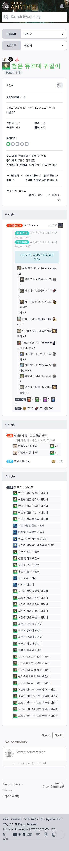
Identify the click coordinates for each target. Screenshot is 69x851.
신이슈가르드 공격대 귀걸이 (34, 663)
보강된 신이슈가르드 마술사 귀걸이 (38, 715)
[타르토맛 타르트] (10, 59)
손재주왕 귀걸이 (27, 578)
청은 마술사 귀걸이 (29, 571)
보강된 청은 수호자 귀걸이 (33, 591)
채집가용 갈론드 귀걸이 (31, 525)
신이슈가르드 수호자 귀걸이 (34, 656)
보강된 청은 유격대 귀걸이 (33, 604)
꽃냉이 (28, 376)
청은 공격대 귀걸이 (29, 558)
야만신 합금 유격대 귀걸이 (33, 505)
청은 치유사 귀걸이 (29, 564)
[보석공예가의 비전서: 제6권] (60, 225)
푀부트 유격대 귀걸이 (30, 637)
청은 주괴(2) (29, 268)
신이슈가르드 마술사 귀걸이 (34, 682)
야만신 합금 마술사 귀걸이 (33, 519)
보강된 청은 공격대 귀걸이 (33, 597)
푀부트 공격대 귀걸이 (30, 630)
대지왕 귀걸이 (26, 584)
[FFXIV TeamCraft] (4, 59)
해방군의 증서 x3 (28, 446)
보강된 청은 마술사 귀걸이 (33, 617)
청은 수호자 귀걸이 (29, 551)
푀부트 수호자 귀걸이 (30, 623)
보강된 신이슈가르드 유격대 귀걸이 (38, 702)
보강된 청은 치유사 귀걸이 (33, 610)
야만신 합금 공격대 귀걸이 (33, 499)
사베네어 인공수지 (35, 290)
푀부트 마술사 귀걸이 (30, 650)
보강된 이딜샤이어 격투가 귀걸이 (36, 545)
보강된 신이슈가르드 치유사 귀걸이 (38, 709)
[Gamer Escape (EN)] (17, 59)
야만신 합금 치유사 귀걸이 (33, 512)
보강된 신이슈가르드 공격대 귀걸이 (38, 695)
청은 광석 (30, 279)
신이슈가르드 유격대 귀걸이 (34, 669)
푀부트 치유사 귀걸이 (30, 643)
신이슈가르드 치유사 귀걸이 (34, 676)
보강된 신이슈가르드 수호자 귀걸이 (38, 689)
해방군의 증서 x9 (28, 452)
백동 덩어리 (24, 307)
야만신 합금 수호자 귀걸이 (33, 492)
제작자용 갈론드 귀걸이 (31, 532)
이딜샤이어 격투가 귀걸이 (32, 538)
